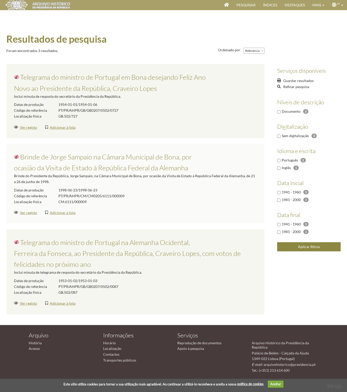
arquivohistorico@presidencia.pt (290, 364)
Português (290, 160)
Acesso (34, 348)
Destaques (295, 5)
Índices (270, 5)
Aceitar (275, 384)
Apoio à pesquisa (190, 348)
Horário (109, 343)
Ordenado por (229, 50)
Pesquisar (246, 5)
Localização (112, 348)
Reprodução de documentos (199, 343)
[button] (318, 5)
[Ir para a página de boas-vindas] (226, 5)
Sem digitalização (295, 136)
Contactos (111, 354)
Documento (291, 111)
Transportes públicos (119, 360)
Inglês (286, 168)
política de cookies (250, 384)
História (35, 343)
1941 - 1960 (291, 192)
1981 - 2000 (291, 200)
